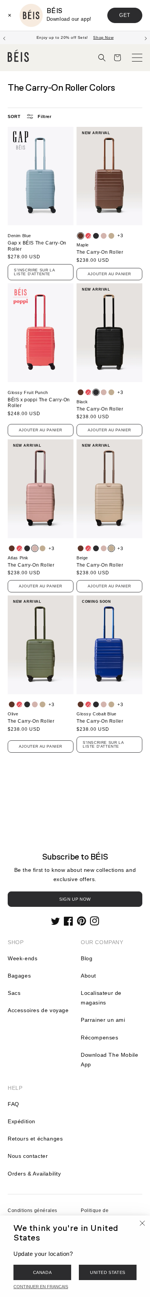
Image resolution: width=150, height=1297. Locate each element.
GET (124, 15)
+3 (120, 235)
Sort (14, 116)
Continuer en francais (40, 1286)
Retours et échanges (35, 1139)
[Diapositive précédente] (4, 37)
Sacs (14, 993)
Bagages (19, 976)
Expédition (21, 1121)
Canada (42, 1272)
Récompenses (99, 1037)
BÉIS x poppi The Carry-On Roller (39, 403)
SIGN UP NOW (75, 899)
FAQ (13, 1104)
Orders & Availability (34, 1174)
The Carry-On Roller (100, 252)
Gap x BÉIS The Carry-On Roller (37, 246)
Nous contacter (28, 1156)
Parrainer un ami (103, 1020)
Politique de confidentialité (97, 1215)
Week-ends (22, 958)
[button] (102, 57)
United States (107, 1272)
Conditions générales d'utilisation (32, 1215)
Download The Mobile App (109, 1060)
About (88, 976)
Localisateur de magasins (101, 998)
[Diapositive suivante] (146, 37)
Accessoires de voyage (38, 1010)
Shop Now (103, 37)
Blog (86, 958)
